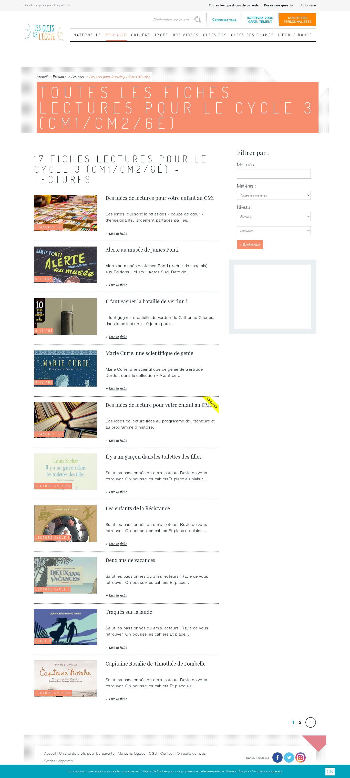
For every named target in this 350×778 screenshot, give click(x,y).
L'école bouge (295, 35)
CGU (153, 753)
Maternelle (88, 35)
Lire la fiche (118, 233)
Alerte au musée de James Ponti (142, 249)
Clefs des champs (252, 35)
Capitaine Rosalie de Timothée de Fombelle (155, 663)
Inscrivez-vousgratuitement (260, 20)
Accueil (50, 753)
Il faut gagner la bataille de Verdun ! (146, 301)
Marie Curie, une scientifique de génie (149, 353)
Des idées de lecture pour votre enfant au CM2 (159, 405)
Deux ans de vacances (130, 560)
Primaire (116, 35)
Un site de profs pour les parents (47, 5)
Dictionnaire (308, 5)
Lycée (162, 35)
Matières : (246, 186)
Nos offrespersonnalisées (298, 20)
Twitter (289, 757)
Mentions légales (132, 753)
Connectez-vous (224, 20)
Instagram (300, 757)
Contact (167, 753)
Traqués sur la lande (129, 612)
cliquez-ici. (275, 771)
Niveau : (244, 207)
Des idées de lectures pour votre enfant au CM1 (160, 198)
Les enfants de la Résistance (138, 508)
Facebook (277, 757)
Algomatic (65, 761)
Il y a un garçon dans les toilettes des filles (154, 456)
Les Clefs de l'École (44, 28)
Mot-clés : (246, 164)
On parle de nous (191, 753)
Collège (141, 35)
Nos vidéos (186, 35)
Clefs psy (215, 35)
